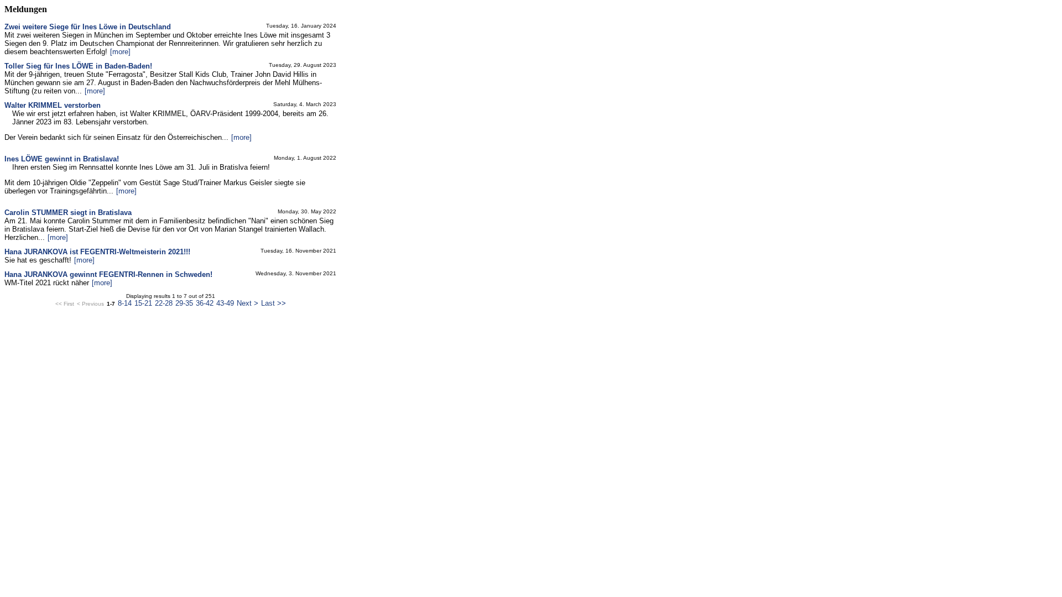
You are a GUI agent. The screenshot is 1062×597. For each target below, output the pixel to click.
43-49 (225, 303)
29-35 (184, 303)
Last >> (273, 303)
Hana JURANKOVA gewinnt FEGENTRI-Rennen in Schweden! (108, 274)
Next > (247, 303)
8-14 (125, 303)
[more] (120, 52)
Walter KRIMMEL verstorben (52, 105)
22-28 (164, 303)
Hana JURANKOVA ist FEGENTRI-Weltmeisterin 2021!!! (97, 252)
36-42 (205, 303)
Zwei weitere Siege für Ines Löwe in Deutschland (87, 27)
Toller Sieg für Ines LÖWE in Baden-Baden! (78, 66)
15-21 (143, 303)
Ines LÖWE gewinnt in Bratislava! (61, 159)
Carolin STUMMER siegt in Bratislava (68, 212)
